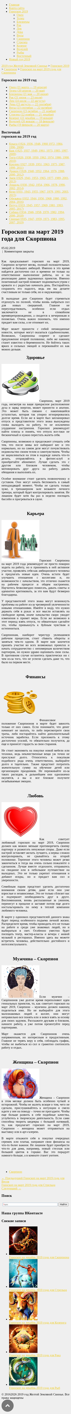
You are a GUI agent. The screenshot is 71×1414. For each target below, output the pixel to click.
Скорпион (23, 38)
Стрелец (22, 42)
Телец (20, 18)
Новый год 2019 (19, 59)
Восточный (24, 56)
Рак (19, 25)
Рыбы (20, 52)
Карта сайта (16, 8)
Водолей (22, 49)
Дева (20, 32)
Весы (20, 35)
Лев (19, 28)
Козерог (22, 45)
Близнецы (23, 21)
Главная (14, 4)
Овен (20, 15)
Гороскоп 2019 (18, 11)
